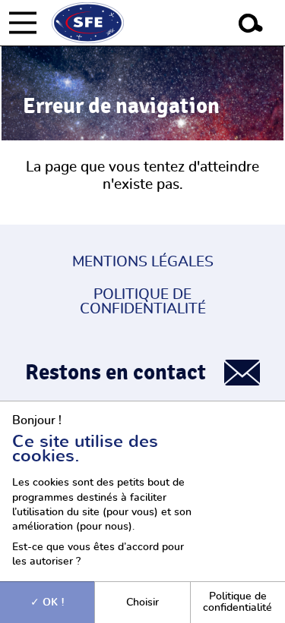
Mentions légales (143, 262)
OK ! (52, 602)
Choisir (142, 602)
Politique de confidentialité (143, 302)
